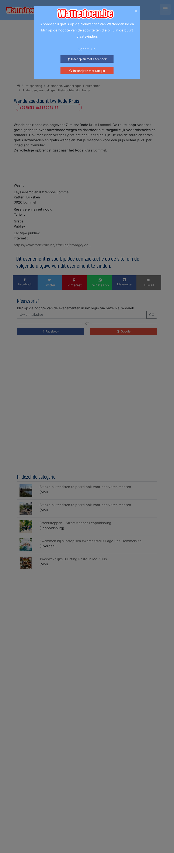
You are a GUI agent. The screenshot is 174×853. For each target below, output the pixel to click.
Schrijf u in (87, 49)
